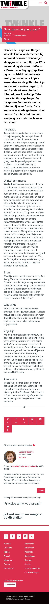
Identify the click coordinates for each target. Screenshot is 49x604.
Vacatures (28, 552)
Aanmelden (10, 584)
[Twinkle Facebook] (12, 536)
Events (7, 564)
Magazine (8, 560)
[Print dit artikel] (8, 428)
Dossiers (8, 548)
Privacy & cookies (32, 568)
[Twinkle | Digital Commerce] (14, 4)
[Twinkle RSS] (31, 536)
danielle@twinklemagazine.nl (24, 466)
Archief (7, 556)
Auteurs (7, 544)
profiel (41, 490)
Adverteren (29, 548)
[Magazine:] (34, 445)
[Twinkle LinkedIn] (19, 536)
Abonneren (29, 544)
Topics (7, 552)
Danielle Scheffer (20, 35)
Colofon (27, 560)
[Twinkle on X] (6, 536)
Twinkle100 (9, 568)
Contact (27, 564)
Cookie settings (31, 572)
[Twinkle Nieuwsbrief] (25, 536)
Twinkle (22, 457)
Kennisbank (29, 556)
